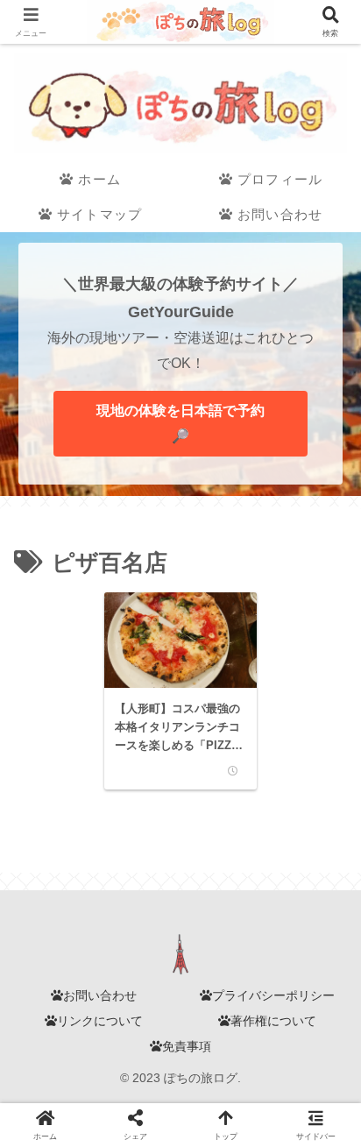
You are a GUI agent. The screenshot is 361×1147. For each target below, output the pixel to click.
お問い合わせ (100, 995)
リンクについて (100, 1021)
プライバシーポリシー (273, 995)
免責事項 (186, 1046)
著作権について (273, 1021)
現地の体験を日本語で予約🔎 (180, 423)
